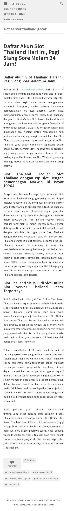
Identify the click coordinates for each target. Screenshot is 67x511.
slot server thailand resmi (47, 478)
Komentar (12, 466)
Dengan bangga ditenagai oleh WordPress (33, 500)
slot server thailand (43, 472)
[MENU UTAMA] (5, 4)
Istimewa (31, 460)
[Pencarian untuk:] (61, 3)
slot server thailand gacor (19, 478)
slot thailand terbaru (32, 89)
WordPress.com (44, 504)
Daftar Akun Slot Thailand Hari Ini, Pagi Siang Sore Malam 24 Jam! (31, 54)
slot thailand (13, 484)
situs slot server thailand (18, 472)
